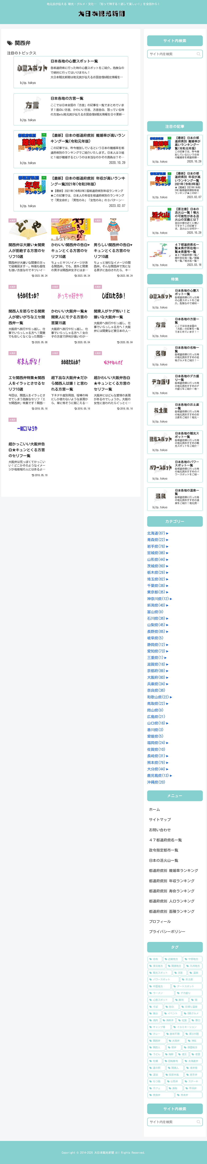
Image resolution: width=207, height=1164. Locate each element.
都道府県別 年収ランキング (171, 881)
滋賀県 (156, 664)
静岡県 (156, 644)
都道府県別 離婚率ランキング (173, 870)
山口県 (156, 723)
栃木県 (156, 572)
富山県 (155, 612)
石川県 (156, 618)
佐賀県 (156, 749)
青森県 (156, 539)
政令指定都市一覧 (163, 850)
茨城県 (156, 566)
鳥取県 (156, 703)
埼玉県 (156, 579)
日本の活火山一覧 (163, 860)
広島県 (156, 716)
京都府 (156, 671)
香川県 (155, 730)
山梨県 (156, 625)
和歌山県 (158, 697)
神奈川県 (158, 599)
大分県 (156, 769)
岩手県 (156, 546)
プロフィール (160, 921)
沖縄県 (156, 782)
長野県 (156, 631)
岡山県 (155, 710)
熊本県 (156, 762)
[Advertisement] (175, 91)
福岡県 (156, 743)
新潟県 (156, 605)
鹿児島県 (158, 775)
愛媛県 (155, 736)
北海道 (156, 533)
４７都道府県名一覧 (165, 840)
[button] (198, 54)
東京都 (156, 592)
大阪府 (156, 677)
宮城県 (156, 553)
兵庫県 (156, 684)
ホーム (154, 809)
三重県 (155, 657)
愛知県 (156, 651)
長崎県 (156, 756)
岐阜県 (155, 638)
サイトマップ (160, 819)
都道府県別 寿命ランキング (171, 891)
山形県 (156, 559)
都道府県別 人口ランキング (171, 901)
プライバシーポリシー (167, 931)
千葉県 (156, 585)
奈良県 (156, 690)
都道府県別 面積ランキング (171, 911)
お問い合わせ (160, 830)
